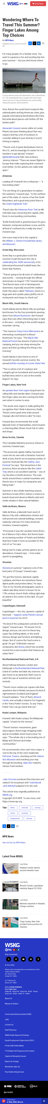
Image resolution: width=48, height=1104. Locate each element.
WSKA (27, 994)
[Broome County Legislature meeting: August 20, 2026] (10, 886)
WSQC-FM (8, 994)
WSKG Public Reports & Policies (17, 1035)
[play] (3, 1101)
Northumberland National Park (29, 668)
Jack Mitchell (8, 786)
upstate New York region (18, 390)
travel (12, 813)
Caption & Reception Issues (15, 1056)
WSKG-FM (8, 991)
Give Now (39, 4)
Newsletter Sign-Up (12, 1067)
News (12, 808)
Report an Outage (12, 1061)
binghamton (15, 818)
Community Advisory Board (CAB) (18, 1014)
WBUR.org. (7, 795)
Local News (24, 864)
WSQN (15, 994)
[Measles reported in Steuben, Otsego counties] (10, 904)
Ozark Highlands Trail (16, 204)
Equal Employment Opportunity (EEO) (19, 1040)
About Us (8, 998)
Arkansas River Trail (27, 209)
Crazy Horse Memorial (27, 331)
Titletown (29, 291)
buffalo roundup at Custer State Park (27, 363)
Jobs (7, 1019)
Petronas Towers (10, 756)
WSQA (35, 991)
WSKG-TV (21, 994)
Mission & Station (11, 1004)
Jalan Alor (27, 763)
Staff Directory (10, 1030)
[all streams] (44, 1101)
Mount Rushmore (22, 315)
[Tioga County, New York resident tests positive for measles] (10, 922)
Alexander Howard (11, 128)
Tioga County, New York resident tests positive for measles (31, 924)
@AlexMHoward (11, 157)
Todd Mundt (35, 782)
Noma (21, 647)
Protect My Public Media (14, 1046)
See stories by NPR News (13, 842)
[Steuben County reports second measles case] (10, 868)
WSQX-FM (15, 991)
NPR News (9, 40)
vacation (24, 813)
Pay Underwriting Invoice (14, 1072)
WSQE (30, 991)
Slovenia (6, 568)
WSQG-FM (23, 991)
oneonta (25, 808)
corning (37, 808)
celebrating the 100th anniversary (18, 262)
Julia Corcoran (9, 779)
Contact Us (9, 1025)
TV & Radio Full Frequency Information (19, 1051)
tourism (29, 818)
